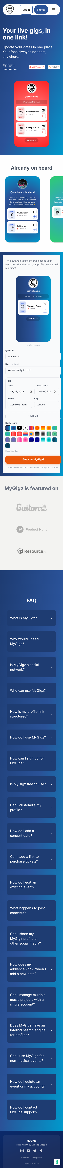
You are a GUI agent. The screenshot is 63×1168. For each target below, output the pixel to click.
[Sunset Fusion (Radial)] (37, 428)
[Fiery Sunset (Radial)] (49, 428)
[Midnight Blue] (54, 439)
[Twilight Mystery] (7, 439)
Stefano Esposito (39, 1144)
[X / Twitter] (34, 1150)
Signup (41, 9)
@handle (9, 350)
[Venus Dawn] (49, 434)
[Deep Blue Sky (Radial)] (13, 428)
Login (26, 9)
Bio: (12, 364)
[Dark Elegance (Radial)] (43, 434)
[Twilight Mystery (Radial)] (13, 439)
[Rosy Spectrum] (13, 434)
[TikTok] (41, 1150)
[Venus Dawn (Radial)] (54, 434)
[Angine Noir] (19, 428)
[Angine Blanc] (25, 428)
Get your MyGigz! (33, 459)
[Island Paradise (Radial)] (31, 434)
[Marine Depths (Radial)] (37, 439)
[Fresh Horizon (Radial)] (7, 434)
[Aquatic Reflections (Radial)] (49, 439)
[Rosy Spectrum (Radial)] (19, 434)
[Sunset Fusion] (31, 428)
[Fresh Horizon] (54, 428)
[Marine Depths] (31, 439)
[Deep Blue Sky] (7, 428)
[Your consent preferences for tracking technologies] (57, 1162)
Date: (10, 385)
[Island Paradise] (25, 434)
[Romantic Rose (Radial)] (25, 439)
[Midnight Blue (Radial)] (7, 445)
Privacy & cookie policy (31, 1157)
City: (36, 398)
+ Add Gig (33, 415)
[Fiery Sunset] (43, 428)
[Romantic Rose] (19, 439)
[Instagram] (22, 1150)
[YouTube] (28, 1150)
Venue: (11, 398)
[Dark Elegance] (37, 434)
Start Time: (42, 385)
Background (11, 423)
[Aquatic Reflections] (43, 439)
